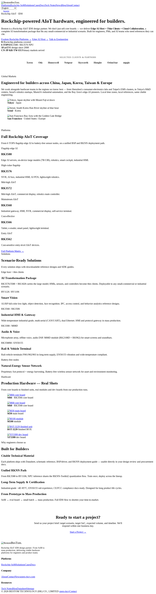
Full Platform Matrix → (12, 251)
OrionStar (112, 62)
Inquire (6, 11)
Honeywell (53, 62)
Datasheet (21, 588)
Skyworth (83, 62)
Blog (63, 5)
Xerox (30, 62)
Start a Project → (78, 532)
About (69, 5)
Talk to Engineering (58, 39)
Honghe (98, 62)
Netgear (68, 62)
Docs (42, 5)
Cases (37, 5)
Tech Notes (50, 5)
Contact (76, 5)
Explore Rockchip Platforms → (16, 39)
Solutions (29, 5)
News (58, 5)
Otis (40, 62)
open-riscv (64, 591)
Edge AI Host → (40, 39)
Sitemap (30, 588)
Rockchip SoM (17, 5)
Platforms (5, 5)
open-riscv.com (27, 576)
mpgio (126, 62)
